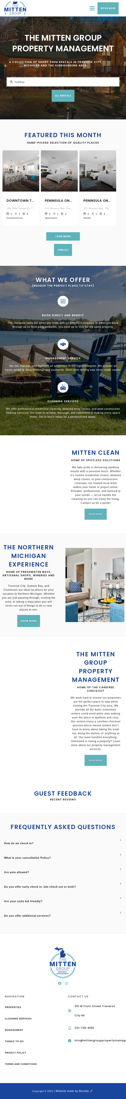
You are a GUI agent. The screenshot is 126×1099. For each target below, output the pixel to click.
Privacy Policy (15, 1052)
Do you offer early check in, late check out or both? (40, 886)
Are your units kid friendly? (23, 901)
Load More (63, 236)
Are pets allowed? (16, 872)
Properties (13, 1007)
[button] (63, 843)
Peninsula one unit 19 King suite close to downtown (59, 200)
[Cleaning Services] (63, 387)
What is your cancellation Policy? (27, 857)
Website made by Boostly (73, 1091)
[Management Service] (63, 344)
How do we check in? (19, 843)
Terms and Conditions (21, 1064)
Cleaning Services (63, 401)
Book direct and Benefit (63, 315)
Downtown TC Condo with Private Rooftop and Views (21, 200)
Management (14, 1030)
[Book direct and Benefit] (63, 301)
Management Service (63, 358)
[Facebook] (59, 983)
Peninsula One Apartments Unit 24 (98, 200)
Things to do (14, 1041)
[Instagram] (66, 983)
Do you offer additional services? (27, 915)
